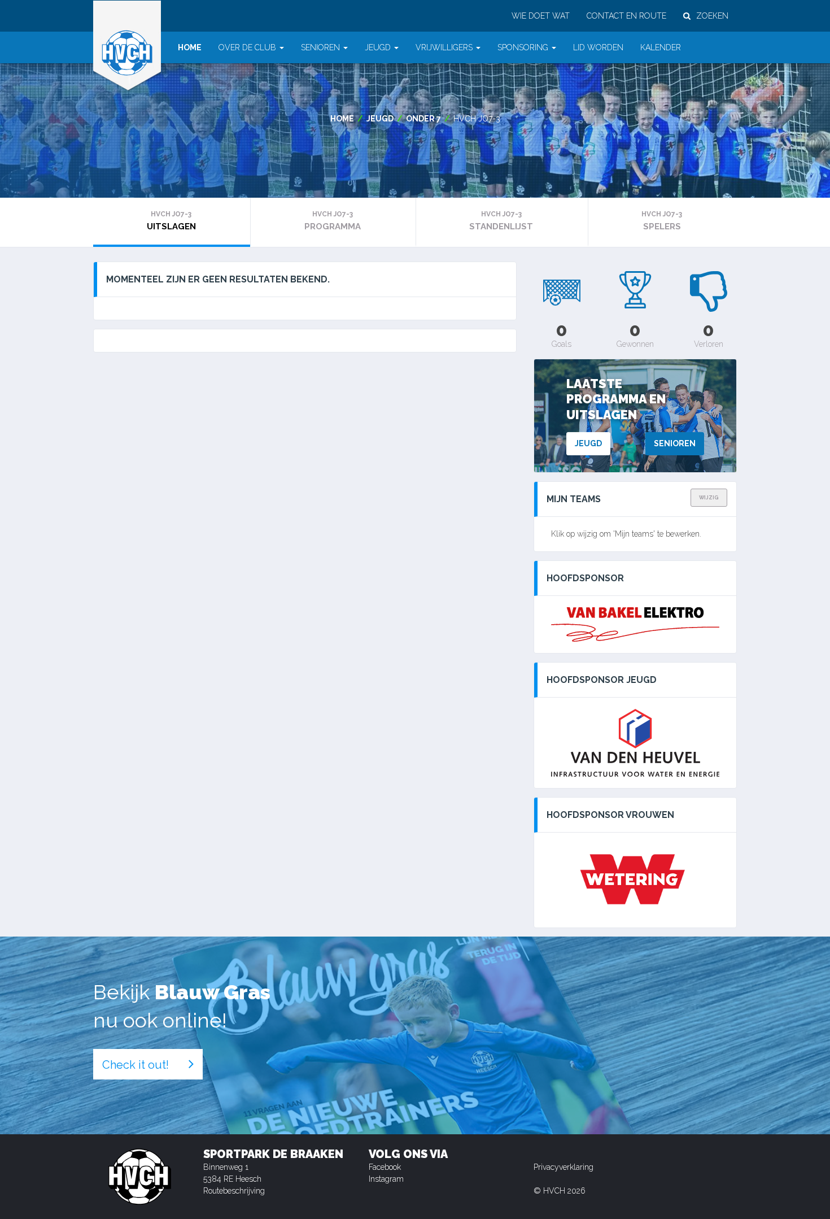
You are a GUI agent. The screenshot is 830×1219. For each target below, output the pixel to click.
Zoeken (712, 15)
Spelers (661, 221)
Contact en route (626, 15)
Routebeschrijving (234, 1190)
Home (190, 47)
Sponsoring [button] (522, 47)
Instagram (386, 1178)
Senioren (675, 443)
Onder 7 (423, 118)
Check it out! (135, 1065)
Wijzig (709, 497)
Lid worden (598, 47)
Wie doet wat (541, 15)
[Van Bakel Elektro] (635, 624)
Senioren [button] (320, 47)
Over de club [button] (247, 47)
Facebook (385, 1167)
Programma (332, 221)
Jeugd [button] (378, 47)
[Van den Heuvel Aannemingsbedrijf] (635, 743)
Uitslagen (171, 221)
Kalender (660, 47)
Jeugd (380, 118)
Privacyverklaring (563, 1167)
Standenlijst (501, 221)
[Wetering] (635, 880)
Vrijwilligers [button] (444, 47)
